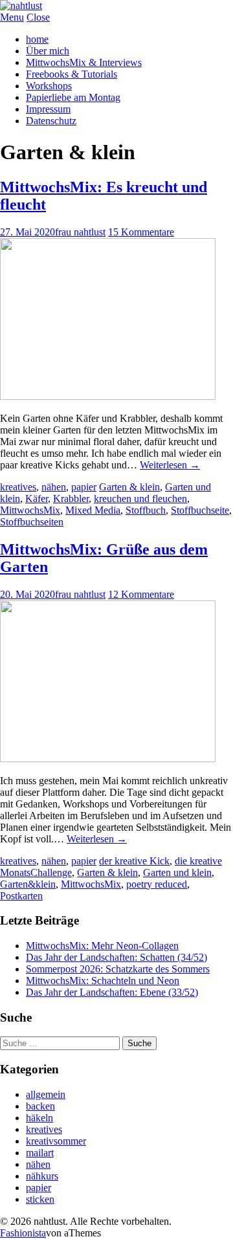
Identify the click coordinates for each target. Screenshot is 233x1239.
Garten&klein (28, 884)
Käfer (36, 498)
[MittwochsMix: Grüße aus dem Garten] (108, 758)
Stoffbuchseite (200, 510)
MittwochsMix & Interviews (84, 62)
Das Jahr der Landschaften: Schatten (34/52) (116, 957)
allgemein (45, 1094)
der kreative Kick (134, 860)
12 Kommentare (141, 594)
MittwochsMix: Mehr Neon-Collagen (102, 945)
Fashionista (23, 1232)
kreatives (18, 486)
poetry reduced (156, 884)
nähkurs (42, 1175)
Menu (12, 17)
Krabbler (71, 498)
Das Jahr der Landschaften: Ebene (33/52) (112, 992)
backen (40, 1106)
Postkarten (21, 895)
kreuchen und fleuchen (140, 498)
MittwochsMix (30, 510)
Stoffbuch (146, 510)
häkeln (39, 1117)
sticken (40, 1199)
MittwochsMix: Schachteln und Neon (102, 980)
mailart (40, 1152)
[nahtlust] (21, 5)
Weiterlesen (170, 464)
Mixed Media (92, 510)
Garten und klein (177, 872)
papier (83, 486)
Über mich (47, 50)
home (37, 39)
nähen (53, 486)
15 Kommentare (141, 231)
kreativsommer (56, 1140)
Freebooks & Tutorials (71, 74)
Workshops (49, 85)
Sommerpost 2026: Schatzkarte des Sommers (118, 968)
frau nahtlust (80, 231)
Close (38, 17)
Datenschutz (51, 120)
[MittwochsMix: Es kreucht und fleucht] (108, 396)
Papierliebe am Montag (73, 97)
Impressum (48, 109)
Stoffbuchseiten (31, 521)
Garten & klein (129, 486)
